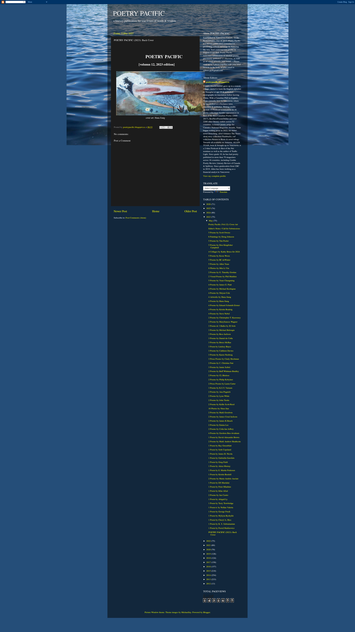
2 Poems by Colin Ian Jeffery (221, 429)
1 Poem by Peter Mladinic (219, 486)
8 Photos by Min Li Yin (218, 268)
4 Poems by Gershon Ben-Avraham (223, 433)
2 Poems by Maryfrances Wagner (222, 321)
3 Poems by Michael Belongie (221, 330)
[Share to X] (166, 127)
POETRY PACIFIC (139, 13)
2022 (208, 540)
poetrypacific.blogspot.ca (217, 81)
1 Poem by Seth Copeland (219, 449)
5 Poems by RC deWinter (219, 259)
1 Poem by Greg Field (218, 462)
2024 (208, 212)
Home (155, 211)
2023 (208, 216)
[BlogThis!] (163, 127)
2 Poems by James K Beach (220, 420)
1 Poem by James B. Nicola (220, 453)
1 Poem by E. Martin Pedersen (221, 470)
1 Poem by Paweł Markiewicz (221, 528)
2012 (208, 583)
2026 (208, 204)
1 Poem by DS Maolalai (218, 482)
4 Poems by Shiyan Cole (219, 292)
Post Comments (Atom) (136, 217)
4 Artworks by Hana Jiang (219, 296)
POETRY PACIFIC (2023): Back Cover (222, 533)
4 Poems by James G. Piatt (220, 284)
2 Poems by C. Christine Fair (220, 363)
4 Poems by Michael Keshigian (222, 288)
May (211, 220)
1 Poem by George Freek (219, 511)
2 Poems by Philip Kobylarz (220, 379)
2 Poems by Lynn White (218, 396)
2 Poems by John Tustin (218, 400)
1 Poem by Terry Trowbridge (220, 503)
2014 (208, 575)
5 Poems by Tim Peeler (218, 240)
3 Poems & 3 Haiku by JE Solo (222, 325)
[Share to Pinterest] (171, 127)
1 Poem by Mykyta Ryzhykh (221, 515)
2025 (208, 208)
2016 (208, 566)
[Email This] (160, 127)
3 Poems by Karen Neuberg (220, 354)
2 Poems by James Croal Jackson (222, 416)
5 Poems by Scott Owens (219, 232)
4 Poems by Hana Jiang (218, 301)
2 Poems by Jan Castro (218, 495)
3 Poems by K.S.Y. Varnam (220, 387)
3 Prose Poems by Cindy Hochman (223, 358)
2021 (208, 545)
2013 (208, 579)
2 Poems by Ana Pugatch (219, 391)
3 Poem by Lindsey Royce (219, 346)
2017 (208, 562)
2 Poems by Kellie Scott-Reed (221, 404)
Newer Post (120, 211)
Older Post (190, 211)
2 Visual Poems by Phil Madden (222, 276)
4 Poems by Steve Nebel (219, 313)
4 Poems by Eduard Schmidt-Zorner (224, 305)
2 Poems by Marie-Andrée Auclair (223, 478)
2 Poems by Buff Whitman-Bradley (223, 371)
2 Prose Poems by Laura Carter (221, 383)
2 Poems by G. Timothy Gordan (222, 272)
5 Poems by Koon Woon (219, 255)
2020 (208, 549)
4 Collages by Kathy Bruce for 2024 (224, 251)
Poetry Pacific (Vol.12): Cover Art (223, 224)
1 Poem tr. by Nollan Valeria (220, 507)
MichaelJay (186, 612)
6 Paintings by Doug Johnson (221, 236)
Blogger (206, 612)
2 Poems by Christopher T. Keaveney (224, 317)
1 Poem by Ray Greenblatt (219, 445)
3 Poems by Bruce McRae (219, 342)
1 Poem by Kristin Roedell (219, 474)
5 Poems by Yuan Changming (221, 280)
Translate (223, 191)
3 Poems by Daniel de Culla (220, 338)
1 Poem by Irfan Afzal (218, 490)
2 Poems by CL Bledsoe (218, 375)
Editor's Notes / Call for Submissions (224, 228)
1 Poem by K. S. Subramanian (221, 523)
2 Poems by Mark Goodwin (220, 412)
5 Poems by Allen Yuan (218, 264)
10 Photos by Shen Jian (218, 408)
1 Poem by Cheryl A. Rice (219, 519)
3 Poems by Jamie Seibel (219, 367)
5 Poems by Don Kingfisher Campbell (220, 246)
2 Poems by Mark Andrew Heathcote (224, 441)
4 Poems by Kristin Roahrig (220, 309)
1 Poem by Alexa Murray (219, 466)
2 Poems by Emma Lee (218, 425)
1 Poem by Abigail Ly (218, 499)
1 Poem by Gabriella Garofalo (221, 457)
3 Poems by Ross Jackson (219, 334)
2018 (208, 557)
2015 (208, 570)
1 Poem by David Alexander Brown (223, 437)
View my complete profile (214, 176)
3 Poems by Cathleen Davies (220, 350)
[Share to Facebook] (168, 127)
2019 (208, 553)
